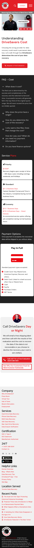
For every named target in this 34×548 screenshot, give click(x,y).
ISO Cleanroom (7, 436)
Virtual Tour (6, 399)
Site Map (5, 482)
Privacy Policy (6, 479)
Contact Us (5, 449)
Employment (6, 406)
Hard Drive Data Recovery (10, 414)
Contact (22, 5)
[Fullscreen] (30, 29)
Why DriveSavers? (8, 394)
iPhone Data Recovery (9, 416)
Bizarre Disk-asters (8, 404)
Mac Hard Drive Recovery (10, 424)
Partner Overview (7, 469)
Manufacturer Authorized (10, 439)
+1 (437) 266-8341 (8, 446)
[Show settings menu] (27, 29)
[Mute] (24, 29)
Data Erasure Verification (10, 427)
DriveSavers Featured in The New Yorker (17, 520)
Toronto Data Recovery (9, 489)
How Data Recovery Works (13, 517)
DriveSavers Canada (11, 538)
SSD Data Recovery (8, 421)
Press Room (6, 396)
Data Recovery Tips (8, 474)
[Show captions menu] (20, 29)
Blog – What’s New (8, 472)
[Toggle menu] (30, 5)
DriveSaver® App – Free (10, 477)
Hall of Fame (6, 401)
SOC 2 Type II (6, 434)
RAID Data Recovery (8, 419)
